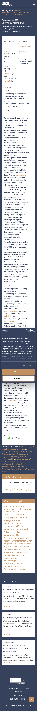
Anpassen (17, 378)
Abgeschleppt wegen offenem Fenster (17, 617)
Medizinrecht (10, 535)
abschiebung (25, 446)
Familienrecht (20, 517)
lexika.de (4, 11)
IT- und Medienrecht (14, 528)
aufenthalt (19, 451)
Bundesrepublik (8, 459)
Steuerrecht (24, 549)
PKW (30, 541)
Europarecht (18, 514)
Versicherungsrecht (12, 561)
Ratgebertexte (10, 543)
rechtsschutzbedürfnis (11, 464)
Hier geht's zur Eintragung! (18, 489)
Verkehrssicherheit (11, 558)
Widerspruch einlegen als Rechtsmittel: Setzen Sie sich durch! (18, 591)
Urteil (26, 552)
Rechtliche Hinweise (18, 699)
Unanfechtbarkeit (9, 466)
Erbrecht (7, 514)
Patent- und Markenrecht (16, 540)
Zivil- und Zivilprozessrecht (14, 567)
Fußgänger (7, 521)
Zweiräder (22, 569)
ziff (4, 471)
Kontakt (18, 692)
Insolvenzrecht (10, 526)
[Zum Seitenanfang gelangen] (31, 699)
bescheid (22, 454)
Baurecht (17, 509)
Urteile (10, 11)
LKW (19, 532)
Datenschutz (23, 512)
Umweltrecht (19, 552)
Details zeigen (25, 365)
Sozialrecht (14, 546)
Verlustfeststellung (9, 469)
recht (13, 461)
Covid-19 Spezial (9, 512)
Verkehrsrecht (17, 555)
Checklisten (27, 509)
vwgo (22, 469)
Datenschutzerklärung (18, 688)
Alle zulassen (18, 372)
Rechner (20, 544)
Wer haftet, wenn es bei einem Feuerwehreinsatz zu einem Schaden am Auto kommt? (17, 648)
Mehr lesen (7, 607)
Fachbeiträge (9, 518)
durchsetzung (23, 459)
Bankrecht (8, 509)
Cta (16, 512)
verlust (22, 466)
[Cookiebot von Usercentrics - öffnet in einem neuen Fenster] (26, 330)
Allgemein (8, 506)
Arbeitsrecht (19, 506)
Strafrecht (9, 552)
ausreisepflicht (9, 454)
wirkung (30, 469)
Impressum (18, 695)
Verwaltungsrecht (13, 563)
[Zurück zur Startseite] (7, 3)
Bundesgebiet (18, 456)
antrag (22, 449)
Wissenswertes (10, 566)
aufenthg (31, 451)
